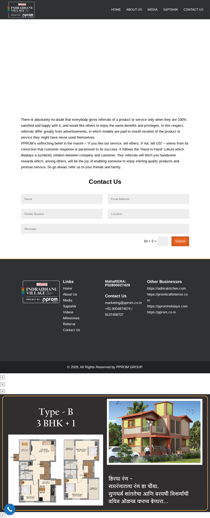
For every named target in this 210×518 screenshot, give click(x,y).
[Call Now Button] (9, 509)
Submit (180, 241)
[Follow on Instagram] (162, 324)
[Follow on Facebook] (154, 324)
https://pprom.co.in (161, 312)
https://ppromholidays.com (167, 306)
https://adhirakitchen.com (166, 288)
